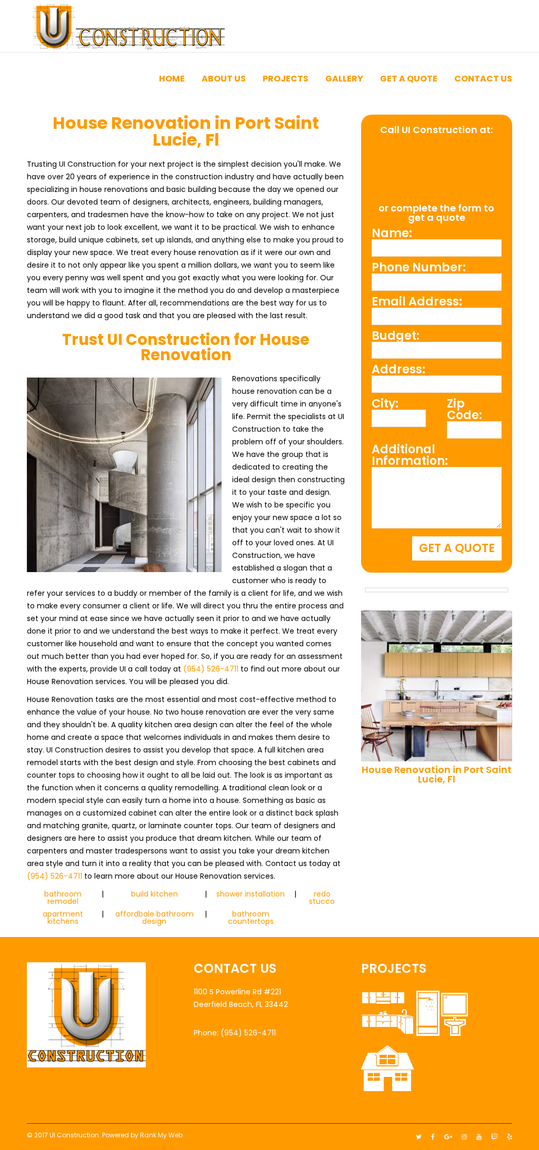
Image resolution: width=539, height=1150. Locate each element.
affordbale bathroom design (154, 918)
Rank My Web (161, 1135)
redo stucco (322, 898)
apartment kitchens (63, 918)
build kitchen (154, 894)
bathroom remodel (63, 898)
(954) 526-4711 (210, 669)
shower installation (250, 894)
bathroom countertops (251, 918)
